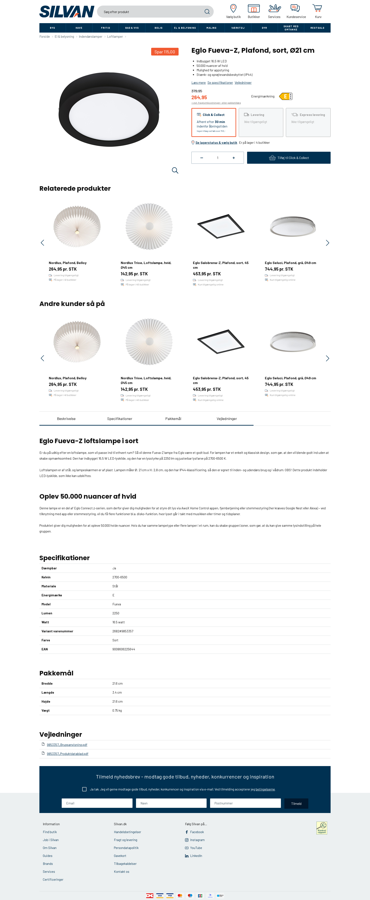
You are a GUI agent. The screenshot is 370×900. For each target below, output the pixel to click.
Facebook (197, 832)
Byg (52, 27)
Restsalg (317, 27)
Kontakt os (121, 871)
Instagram (197, 840)
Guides (47, 856)
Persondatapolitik (126, 848)
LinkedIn (196, 856)
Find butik (50, 832)
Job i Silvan (51, 840)
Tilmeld (296, 803)
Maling (211, 27)
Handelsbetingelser (127, 832)
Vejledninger (227, 418)
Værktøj (238, 27)
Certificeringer (53, 879)
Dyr (264, 27)
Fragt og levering (125, 840)
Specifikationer (119, 418)
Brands (48, 864)
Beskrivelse (66, 418)
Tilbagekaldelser (125, 864)
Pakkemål (173, 418)
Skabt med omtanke (290, 28)
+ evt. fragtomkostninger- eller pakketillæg (216, 102)
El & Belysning (185, 27)
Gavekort (120, 856)
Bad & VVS (132, 27)
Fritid (105, 27)
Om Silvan (50, 848)
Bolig (159, 27)
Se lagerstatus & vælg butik (216, 142)
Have (79, 27)
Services (49, 871)
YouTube (196, 848)
